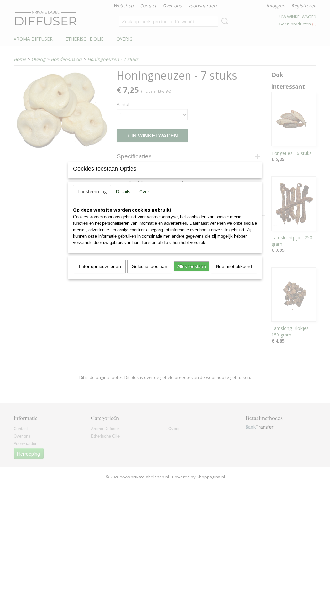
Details (123, 191)
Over (144, 191)
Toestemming (92, 191)
